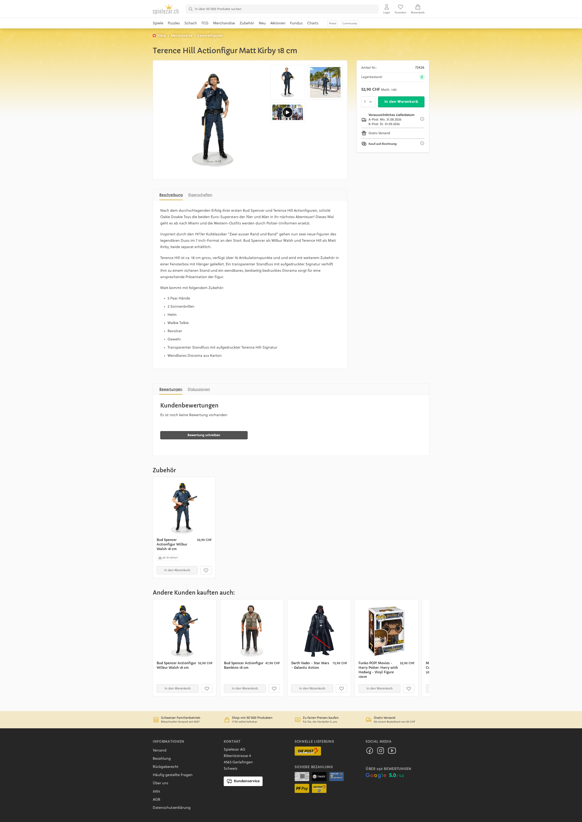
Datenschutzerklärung (172, 808)
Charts (312, 23)
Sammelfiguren (210, 35)
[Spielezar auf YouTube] (391, 752)
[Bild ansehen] (212, 120)
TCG (204, 23)
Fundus (296, 23)
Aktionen (278, 23)
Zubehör (247, 23)
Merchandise (224, 23)
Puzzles (174, 23)
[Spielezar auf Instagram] (380, 752)
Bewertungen (170, 389)
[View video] (287, 112)
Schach (190, 23)
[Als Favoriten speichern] (206, 570)
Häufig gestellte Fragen (173, 775)
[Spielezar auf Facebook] (370, 752)
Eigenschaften (200, 195)
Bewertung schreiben (204, 435)
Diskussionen (199, 389)
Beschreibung (171, 195)
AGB (156, 800)
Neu (262, 23)
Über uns (160, 783)
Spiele (158, 23)
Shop (161, 35)
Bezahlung (162, 759)
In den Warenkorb (401, 102)
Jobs (156, 791)
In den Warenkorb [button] (177, 570)
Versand (159, 750)
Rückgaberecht (165, 767)
